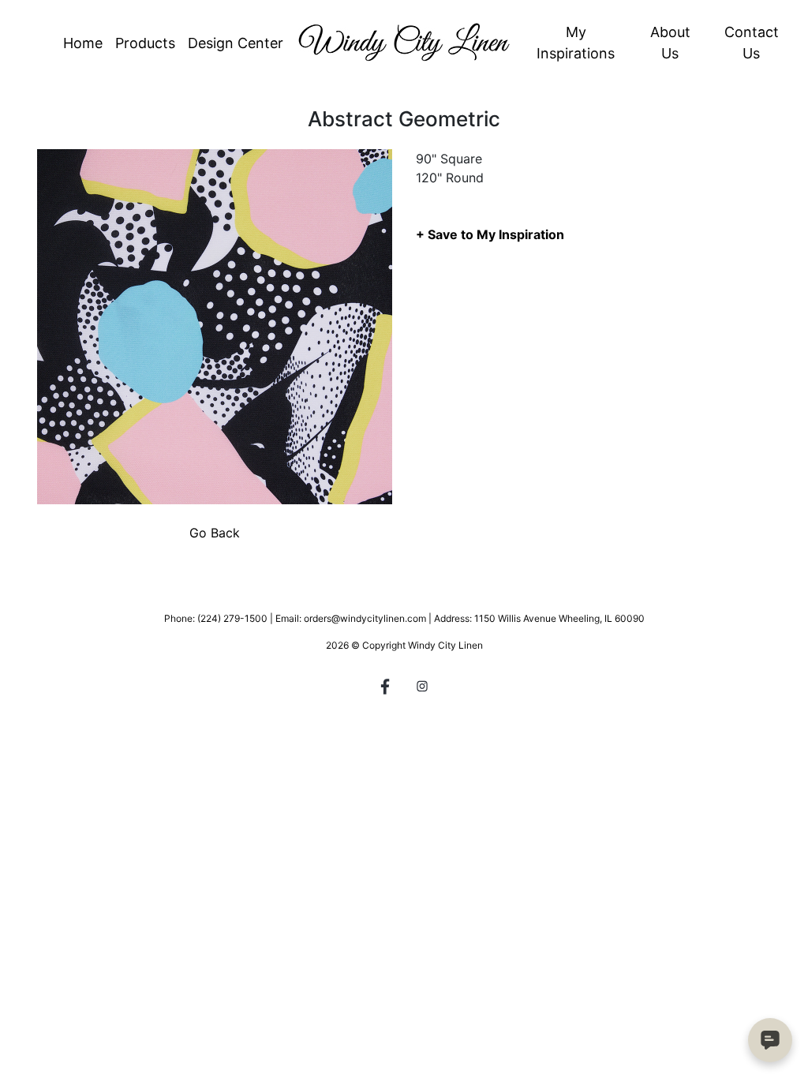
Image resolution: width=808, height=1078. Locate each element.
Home (83, 43)
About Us (670, 43)
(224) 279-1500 (232, 618)
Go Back (214, 533)
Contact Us (751, 43)
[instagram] (422, 688)
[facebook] (386, 688)
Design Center (235, 43)
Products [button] (145, 43)
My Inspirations (576, 43)
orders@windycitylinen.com (365, 618)
